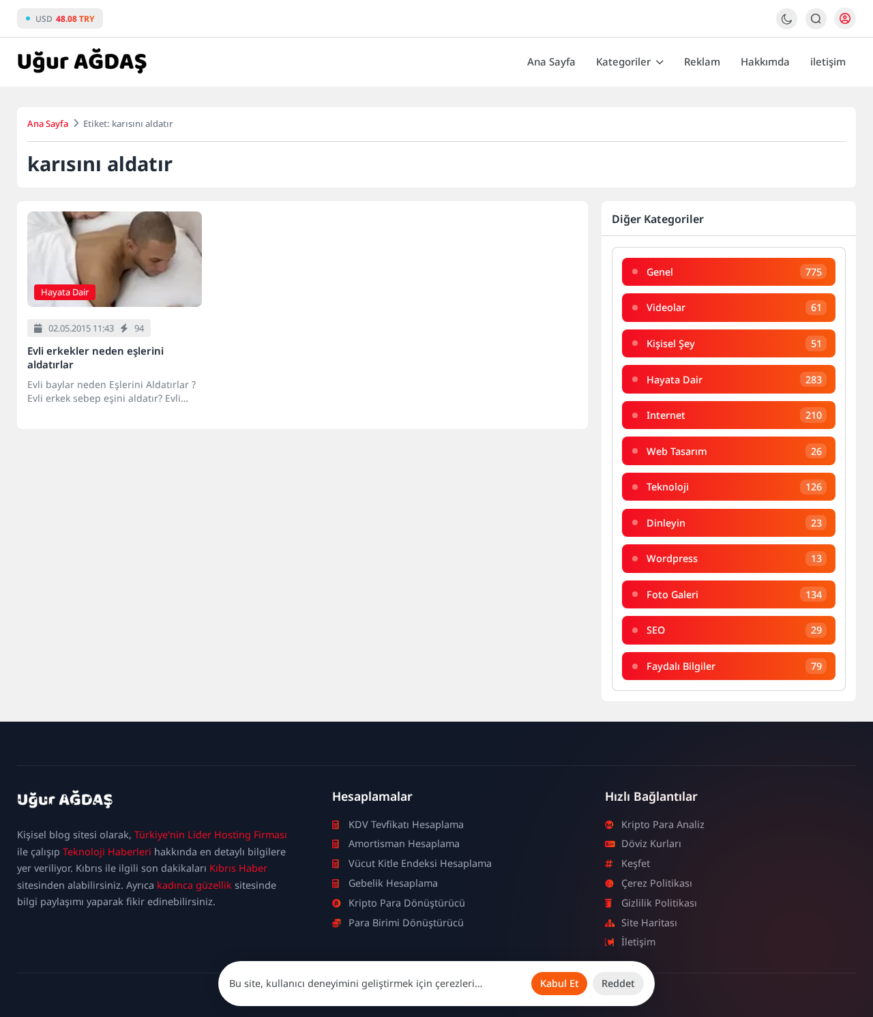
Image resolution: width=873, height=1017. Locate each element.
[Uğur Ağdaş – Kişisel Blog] (158, 802)
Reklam (702, 61)
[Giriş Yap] (845, 18)
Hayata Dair (65, 292)
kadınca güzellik (194, 885)
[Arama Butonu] (816, 18)
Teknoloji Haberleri (107, 851)
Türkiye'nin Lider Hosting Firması (210, 834)
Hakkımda (765, 61)
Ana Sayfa (551, 61)
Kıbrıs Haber (238, 867)
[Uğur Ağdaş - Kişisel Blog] (82, 62)
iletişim (828, 61)
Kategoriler (623, 61)
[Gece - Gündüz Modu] (786, 25)
